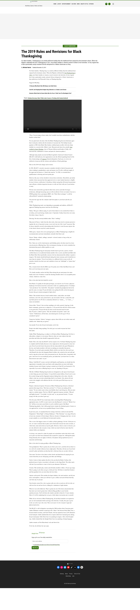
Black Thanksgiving (70, 46)
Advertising (68, 576)
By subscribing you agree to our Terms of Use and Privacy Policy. (47, 544)
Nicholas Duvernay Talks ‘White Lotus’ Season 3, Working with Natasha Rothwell (48, 98)
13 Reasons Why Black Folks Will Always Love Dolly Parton (43, 86)
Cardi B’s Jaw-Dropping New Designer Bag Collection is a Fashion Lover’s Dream (47, 89)
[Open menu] (113, 4)
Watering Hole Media (72, 583)
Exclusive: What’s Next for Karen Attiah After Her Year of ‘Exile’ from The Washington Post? (50, 93)
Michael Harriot (27, 67)
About (66, 573)
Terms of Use (77, 573)
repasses (44, 159)
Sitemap (62, 573)
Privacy (70, 573)
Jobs (73, 576)
